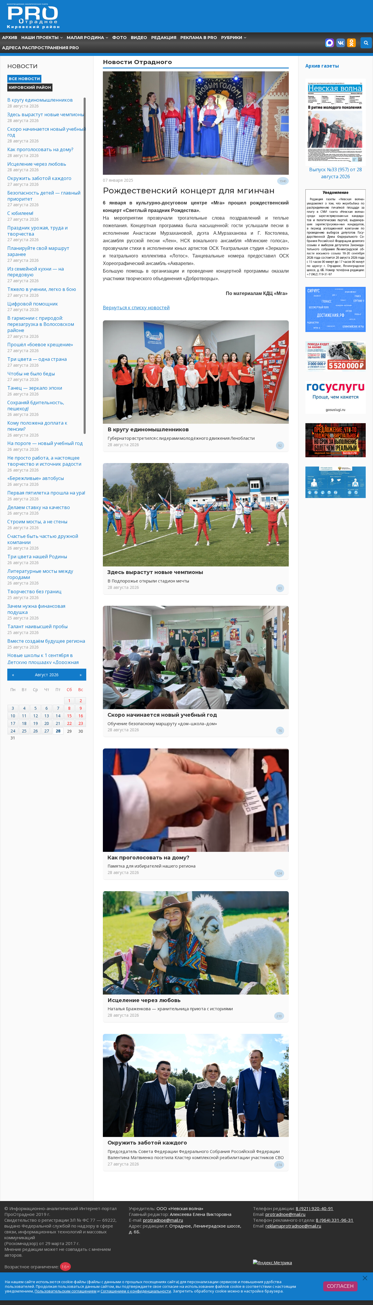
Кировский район (30, 87)
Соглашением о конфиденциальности (136, 1291)
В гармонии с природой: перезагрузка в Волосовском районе (40, 324)
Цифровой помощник (32, 304)
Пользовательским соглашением (65, 1291)
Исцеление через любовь (144, 1000)
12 (35, 715)
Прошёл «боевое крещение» (40, 344)
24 (12, 731)
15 (69, 715)
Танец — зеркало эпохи (34, 388)
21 (58, 723)
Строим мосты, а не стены (37, 521)
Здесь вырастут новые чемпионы (155, 572)
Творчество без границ (34, 591)
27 (46, 731)
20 (46, 723)
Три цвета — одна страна (37, 359)
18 (24, 723)
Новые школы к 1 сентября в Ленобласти (40, 658)
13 (46, 715)
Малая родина (85, 37)
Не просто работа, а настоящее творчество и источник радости (44, 461)
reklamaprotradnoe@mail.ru (293, 1226)
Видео (139, 37)
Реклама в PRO (198, 37)
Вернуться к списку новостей (136, 307)
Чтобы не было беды (31, 373)
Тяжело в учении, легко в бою (41, 289)
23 (80, 723)
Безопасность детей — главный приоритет (43, 196)
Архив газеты (322, 66)
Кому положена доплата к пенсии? (37, 426)
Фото (119, 37)
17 (12, 723)
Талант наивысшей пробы (37, 626)
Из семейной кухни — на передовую (35, 272)
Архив (9, 37)
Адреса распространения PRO (40, 47)
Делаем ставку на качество (38, 507)
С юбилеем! (20, 213)
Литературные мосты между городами (40, 574)
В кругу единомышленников (148, 429)
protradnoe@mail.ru (163, 1220)
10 (12, 715)
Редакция (163, 37)
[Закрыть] (365, 1278)
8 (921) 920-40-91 (314, 1208)
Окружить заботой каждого (147, 1143)
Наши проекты (40, 37)
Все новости (24, 78)
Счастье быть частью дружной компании (42, 539)
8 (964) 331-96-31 (334, 1220)
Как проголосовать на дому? (148, 857)
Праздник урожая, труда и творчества (37, 231)
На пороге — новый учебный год (45, 443)
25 (24, 731)
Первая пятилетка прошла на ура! (46, 493)
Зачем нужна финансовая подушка (36, 609)
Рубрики (231, 37)
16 (80, 715)
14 (58, 715)
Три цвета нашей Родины (37, 556)
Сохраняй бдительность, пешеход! (35, 405)
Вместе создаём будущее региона (46, 641)
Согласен (340, 1286)
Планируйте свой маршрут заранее (38, 251)
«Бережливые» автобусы (35, 478)
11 (24, 715)
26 (35, 731)
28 (58, 731)
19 (35, 723)
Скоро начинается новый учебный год (162, 715)
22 (69, 723)
